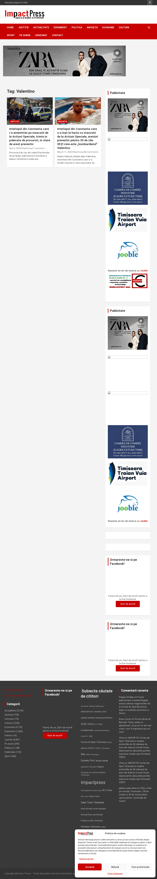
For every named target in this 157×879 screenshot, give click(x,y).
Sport (11, 35)
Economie (108, 27)
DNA (83, 754)
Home (10, 27)
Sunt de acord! (127, 604)
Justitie (23, 27)
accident (84, 706)
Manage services (86, 859)
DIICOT (91, 748)
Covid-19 (84, 736)
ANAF (104, 712)
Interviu (8, 735)
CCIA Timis (87, 724)
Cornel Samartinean (101, 730)
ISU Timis (85, 796)
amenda (97, 712)
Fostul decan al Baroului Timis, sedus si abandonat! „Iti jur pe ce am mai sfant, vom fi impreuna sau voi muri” (135, 725)
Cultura (124, 27)
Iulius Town (95, 796)
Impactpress (93, 782)
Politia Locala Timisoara (92, 820)
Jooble (144, 270)
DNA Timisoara (92, 754)
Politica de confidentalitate (18, 695)
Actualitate (41, 27)
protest (103, 827)
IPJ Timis (107, 790)
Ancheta (92, 27)
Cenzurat (41, 35)
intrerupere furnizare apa (91, 790)
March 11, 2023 (64, 152)
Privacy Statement (115, 874)
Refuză (115, 867)
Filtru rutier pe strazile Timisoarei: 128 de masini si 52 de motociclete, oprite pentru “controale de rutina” (135, 794)
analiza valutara (88, 717)
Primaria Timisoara (90, 826)
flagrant (100, 767)
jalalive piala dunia (128, 788)
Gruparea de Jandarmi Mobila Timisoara (93, 773)
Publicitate (10, 752)
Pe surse (25, 35)
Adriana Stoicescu (96, 706)
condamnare (87, 730)
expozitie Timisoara (89, 767)
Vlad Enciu (27, 148)
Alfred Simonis (87, 712)
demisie (84, 748)
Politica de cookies (14, 690)
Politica (77, 27)
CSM (90, 736)
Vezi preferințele (140, 867)
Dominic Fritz (88, 760)
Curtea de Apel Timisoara (93, 742)
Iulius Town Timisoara (92, 802)
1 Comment (39, 148)
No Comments (91, 152)
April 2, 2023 (15, 148)
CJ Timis (98, 724)
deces (109, 742)
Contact (57, 35)
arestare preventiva (104, 718)
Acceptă (89, 867)
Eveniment (60, 27)
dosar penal (102, 760)
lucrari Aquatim (99, 808)
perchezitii (98, 814)
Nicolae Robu (86, 815)
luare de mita (86, 808)
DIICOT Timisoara (102, 748)
